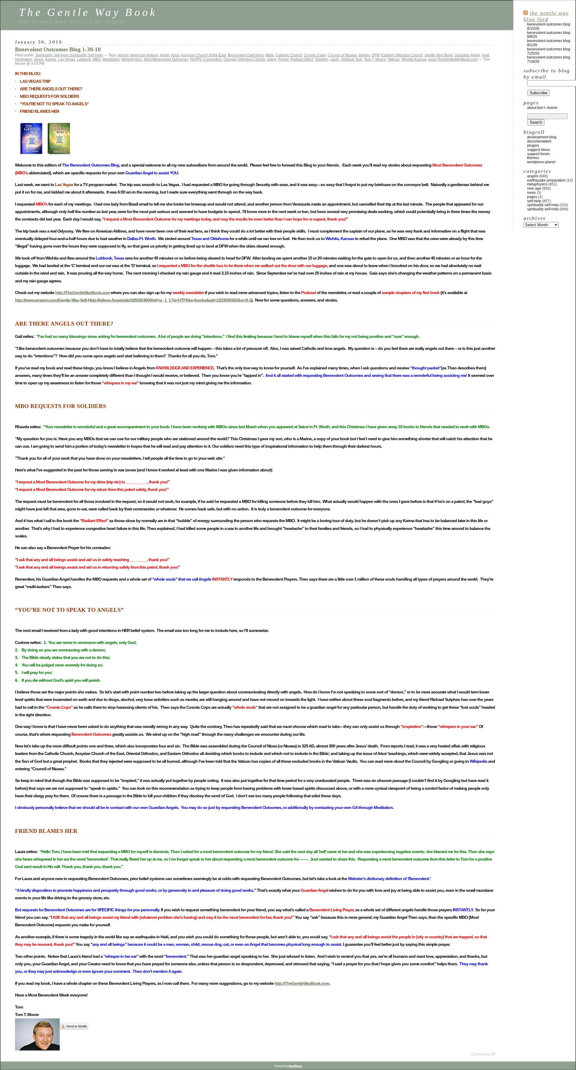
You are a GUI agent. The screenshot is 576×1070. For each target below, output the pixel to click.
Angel (165, 55)
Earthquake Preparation (546, 180)
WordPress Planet (541, 162)
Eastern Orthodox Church (402, 55)
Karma (50, 59)
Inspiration (23, 59)
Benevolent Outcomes (246, 55)
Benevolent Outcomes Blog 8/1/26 (548, 43)
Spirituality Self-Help (52, 55)
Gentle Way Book (438, 55)
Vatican (394, 59)
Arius (175, 55)
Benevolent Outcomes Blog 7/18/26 (548, 59)
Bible (270, 55)
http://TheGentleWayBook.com (82, 292)
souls (334, 59)
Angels (532, 176)
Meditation (111, 59)
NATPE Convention (206, 59)
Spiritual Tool (351, 59)
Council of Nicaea (342, 55)
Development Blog (541, 137)
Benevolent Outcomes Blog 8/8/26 (548, 35)
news (531, 193)
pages (532, 197)
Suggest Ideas (538, 150)
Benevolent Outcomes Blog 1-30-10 (58, 49)
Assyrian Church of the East (203, 55)
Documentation (539, 141)
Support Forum (538, 154)
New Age (534, 188)
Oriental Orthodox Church (244, 59)
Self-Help (534, 201)
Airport (123, 55)
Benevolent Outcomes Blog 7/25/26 (548, 51)
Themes (533, 158)
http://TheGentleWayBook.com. (302, 983)
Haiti (485, 55)
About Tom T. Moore (542, 108)
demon (364, 55)
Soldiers (321, 59)
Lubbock (84, 59)
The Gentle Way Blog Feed (546, 16)
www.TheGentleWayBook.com (453, 59)
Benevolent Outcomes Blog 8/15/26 (548, 26)
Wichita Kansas (414, 59)
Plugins (533, 145)
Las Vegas (66, 59)
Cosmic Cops (315, 55)
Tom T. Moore (375, 59)
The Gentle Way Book (88, 12)
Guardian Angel (467, 55)
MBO (97, 59)
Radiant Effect (301, 59)
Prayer (283, 59)
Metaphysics (132, 59)
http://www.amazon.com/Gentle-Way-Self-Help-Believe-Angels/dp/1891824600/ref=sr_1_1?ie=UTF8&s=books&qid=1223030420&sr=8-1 (133, 300)
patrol (271, 59)
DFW (376, 55)
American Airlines (144, 55)
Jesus (39, 59)
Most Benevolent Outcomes (166, 59)
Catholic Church (289, 55)
